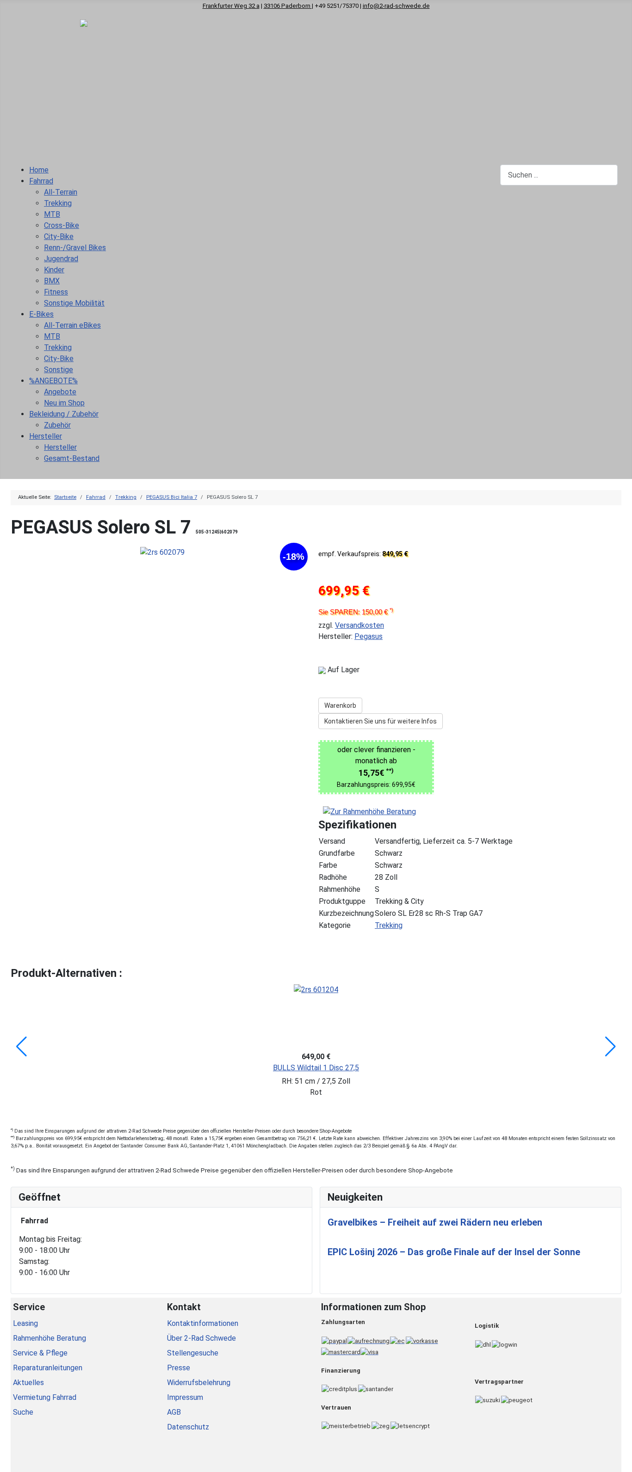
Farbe (328, 865)
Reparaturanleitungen (47, 1367)
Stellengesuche (192, 1353)
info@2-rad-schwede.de (396, 5)
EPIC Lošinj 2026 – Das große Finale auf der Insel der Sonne (454, 1251)
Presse (178, 1367)
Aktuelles (28, 1382)
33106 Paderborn (288, 5)
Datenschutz (188, 1427)
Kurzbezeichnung (346, 913)
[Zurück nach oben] (620, 1460)
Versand (332, 841)
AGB (174, 1412)
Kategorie (335, 925)
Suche (23, 1412)
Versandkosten (359, 625)
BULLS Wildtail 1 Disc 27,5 (316, 1067)
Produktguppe (342, 901)
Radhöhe (333, 877)
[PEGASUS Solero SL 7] (162, 551)
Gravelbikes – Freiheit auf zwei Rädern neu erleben (435, 1222)
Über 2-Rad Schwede (201, 1338)
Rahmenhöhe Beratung (49, 1338)
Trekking (389, 925)
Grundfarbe (337, 853)
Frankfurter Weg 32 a (231, 5)
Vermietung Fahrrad (44, 1397)
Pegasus (368, 636)
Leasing (25, 1323)
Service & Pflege (40, 1353)
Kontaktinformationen (202, 1323)
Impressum (185, 1397)
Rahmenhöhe (339, 889)
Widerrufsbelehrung (198, 1382)
